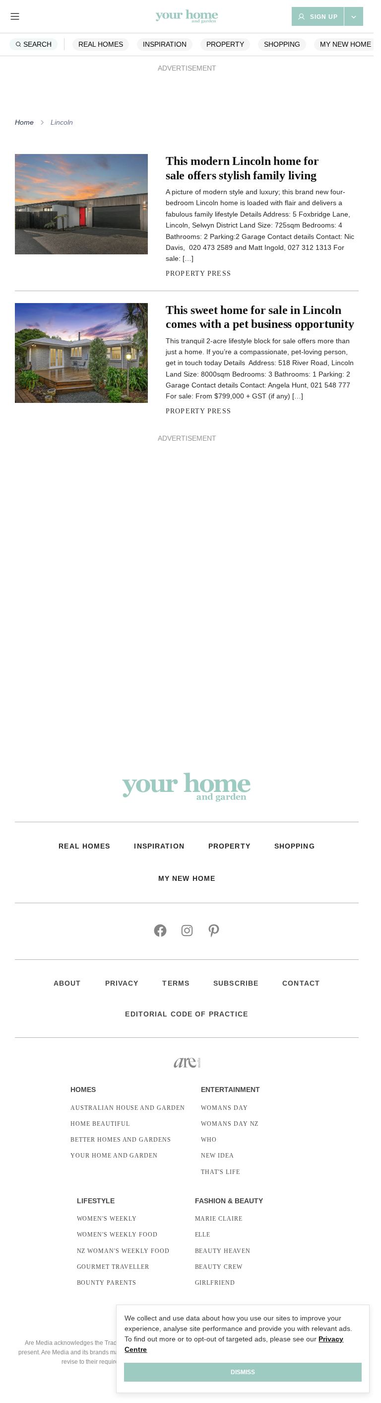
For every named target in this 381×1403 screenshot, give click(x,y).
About (67, 983)
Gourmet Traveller (113, 1266)
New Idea (217, 1155)
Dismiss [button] (243, 1372)
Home (24, 122)
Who (209, 1139)
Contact (301, 983)
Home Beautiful (99, 1123)
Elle (203, 1234)
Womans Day (224, 1107)
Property (225, 44)
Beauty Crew (219, 1266)
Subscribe (235, 983)
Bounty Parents (106, 1282)
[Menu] (15, 16)
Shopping (282, 44)
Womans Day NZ (229, 1123)
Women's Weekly (107, 1218)
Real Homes (100, 44)
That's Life (220, 1172)
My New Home (345, 44)
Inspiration (165, 44)
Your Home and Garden (114, 1155)
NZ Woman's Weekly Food (123, 1250)
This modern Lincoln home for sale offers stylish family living (242, 168)
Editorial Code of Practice (186, 1014)
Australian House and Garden (127, 1107)
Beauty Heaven (223, 1250)
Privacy (122, 983)
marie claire (219, 1218)
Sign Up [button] (324, 16)
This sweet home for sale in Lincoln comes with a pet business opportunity (260, 317)
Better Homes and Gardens (120, 1139)
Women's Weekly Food (117, 1234)
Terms (176, 983)
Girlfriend (215, 1282)
